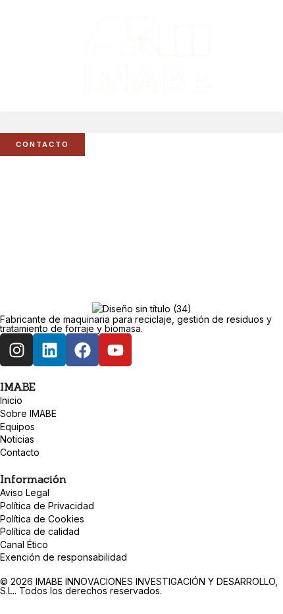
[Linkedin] (49, 349)
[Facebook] (82, 349)
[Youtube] (115, 349)
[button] (141, 122)
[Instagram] (16, 349)
